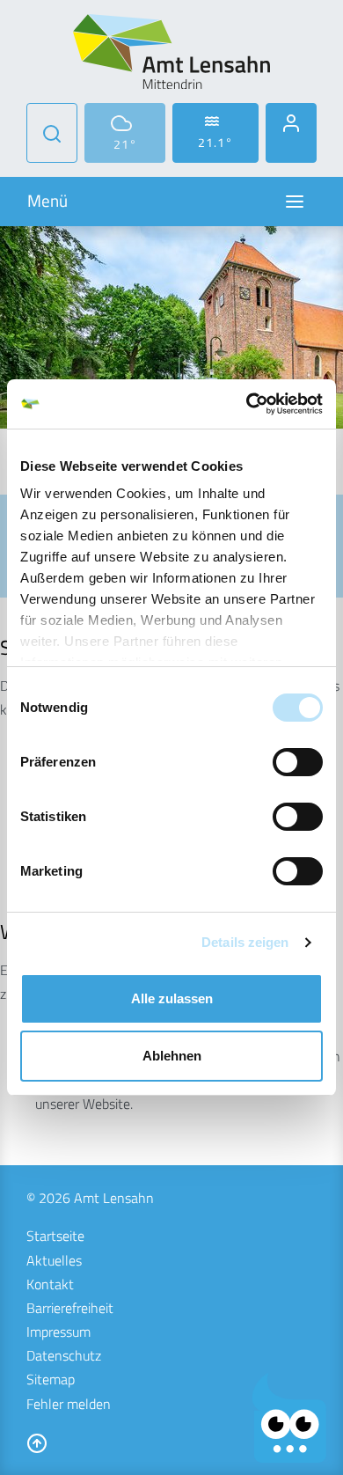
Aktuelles (54, 1260)
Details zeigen (244, 942)
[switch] (298, 762)
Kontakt (50, 1284)
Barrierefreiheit (69, 1307)
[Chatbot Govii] (289, 1418)
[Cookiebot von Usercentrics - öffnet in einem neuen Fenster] (247, 404)
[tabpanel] (171, 327)
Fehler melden (68, 1403)
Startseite (55, 1235)
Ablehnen (171, 1055)
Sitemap (50, 1379)
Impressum (58, 1331)
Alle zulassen (172, 998)
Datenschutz (63, 1355)
